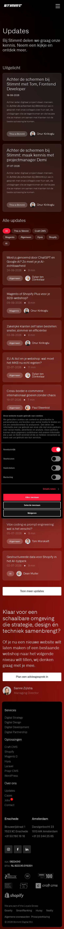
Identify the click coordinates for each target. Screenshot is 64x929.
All (6, 231)
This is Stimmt (21, 231)
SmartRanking (24, 911)
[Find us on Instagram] (8, 849)
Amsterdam (40, 819)
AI (6, 243)
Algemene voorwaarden (17, 917)
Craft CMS (40, 231)
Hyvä (40, 237)
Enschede (11, 819)
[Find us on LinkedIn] (27, 849)
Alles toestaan (32, 497)
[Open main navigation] (58, 6)
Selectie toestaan (32, 505)
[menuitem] (6, 231)
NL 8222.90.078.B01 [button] (21, 866)
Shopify (53, 237)
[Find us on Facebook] (18, 849)
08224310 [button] (15, 862)
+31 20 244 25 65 (43, 836)
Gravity (8, 911)
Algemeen (26, 237)
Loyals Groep (31, 905)
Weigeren (32, 513)
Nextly (49, 911)
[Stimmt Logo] (13, 6)
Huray (39, 911)
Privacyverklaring (40, 917)
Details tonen (49, 489)
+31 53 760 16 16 (15, 836)
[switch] (56, 458)
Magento (9, 237)
